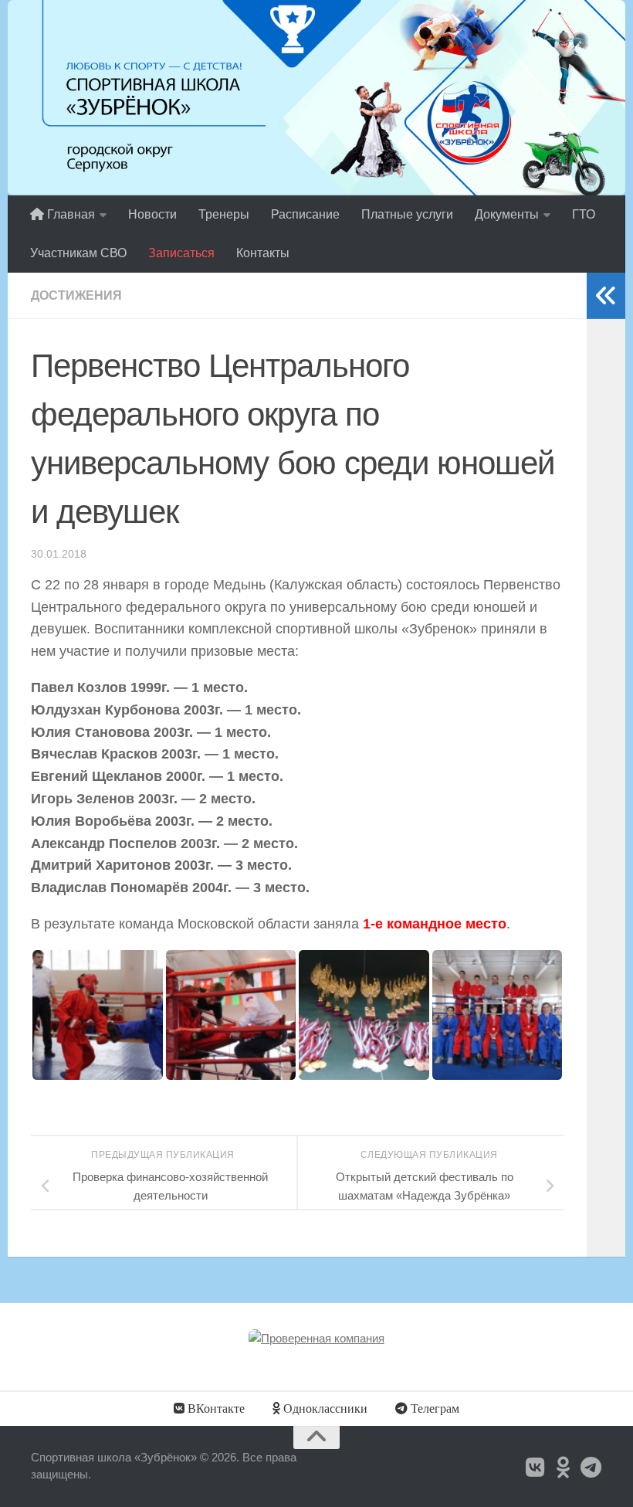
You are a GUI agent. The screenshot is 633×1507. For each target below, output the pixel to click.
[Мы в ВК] (536, 1467)
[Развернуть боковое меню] (606, 296)
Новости (152, 214)
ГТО (583, 214)
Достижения (76, 295)
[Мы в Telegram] (591, 1467)
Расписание (305, 214)
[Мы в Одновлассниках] (563, 1467)
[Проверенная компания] (316, 1338)
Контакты (262, 253)
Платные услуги (407, 214)
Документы (507, 214)
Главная (69, 214)
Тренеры (223, 214)
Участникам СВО (78, 253)
